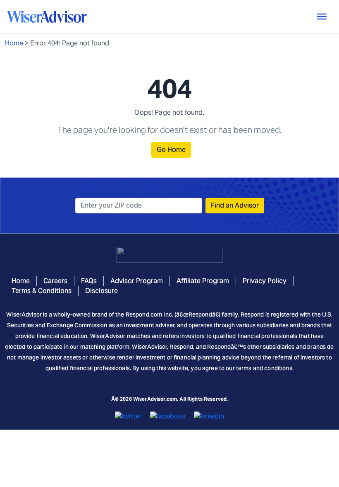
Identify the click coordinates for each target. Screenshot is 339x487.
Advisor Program (136, 281)
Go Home (171, 149)
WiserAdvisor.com (155, 399)
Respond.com (144, 314)
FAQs (89, 281)
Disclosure (101, 290)
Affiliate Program (203, 281)
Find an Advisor (235, 205)
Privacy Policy (264, 281)
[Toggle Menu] (322, 16)
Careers (55, 281)
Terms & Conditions (42, 290)
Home (14, 43)
